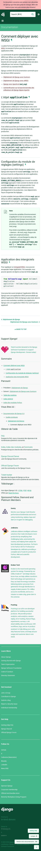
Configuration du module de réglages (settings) (22, 373)
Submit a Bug (6, 700)
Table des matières (10, 395)
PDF (25, 490)
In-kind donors (8, 819)
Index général (8, 399)
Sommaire (28, 447)
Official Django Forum (10, 466)
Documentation (9, 27)
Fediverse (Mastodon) (9, 757)
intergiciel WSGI (19, 267)
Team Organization (8, 664)
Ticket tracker (6, 475)
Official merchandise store (10, 793)
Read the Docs (13, 493)
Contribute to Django (8, 696)
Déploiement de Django (11, 319)
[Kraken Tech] (5, 572)
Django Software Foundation (11, 668)
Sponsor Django (6, 786)
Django (3, 14)
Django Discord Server (10, 456)
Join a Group (5, 693)
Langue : (34, 836)
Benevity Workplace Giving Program (13, 797)
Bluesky (4, 761)
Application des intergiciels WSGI (17, 377)
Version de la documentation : (26, 841)
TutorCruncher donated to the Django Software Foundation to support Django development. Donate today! (24, 349)
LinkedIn (4, 765)
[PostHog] (5, 611)
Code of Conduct (7, 672)
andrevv (6, 836)
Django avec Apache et (15, 84)
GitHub (3, 750)
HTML (20, 490)
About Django (6, 657)
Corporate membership (9, 789)
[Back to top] (36, 847)
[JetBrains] (5, 534)
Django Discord (6, 729)
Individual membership (9, 708)
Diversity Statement (8, 675)
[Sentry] (5, 514)
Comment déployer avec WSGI (14, 365)
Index (3, 447)
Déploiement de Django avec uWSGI (15, 81)
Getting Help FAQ (7, 725)
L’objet (13, 369)
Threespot (6, 829)
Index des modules (13, 447)
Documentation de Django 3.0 (13, 413)
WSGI (3, 48)
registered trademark (23, 844)
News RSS (4, 768)
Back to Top (21, 329)
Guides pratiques (12, 417)
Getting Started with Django (11, 661)
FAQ (2, 436)
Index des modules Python (12, 403)
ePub (29, 490)
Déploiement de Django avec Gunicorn (16, 77)
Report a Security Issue (9, 704)
